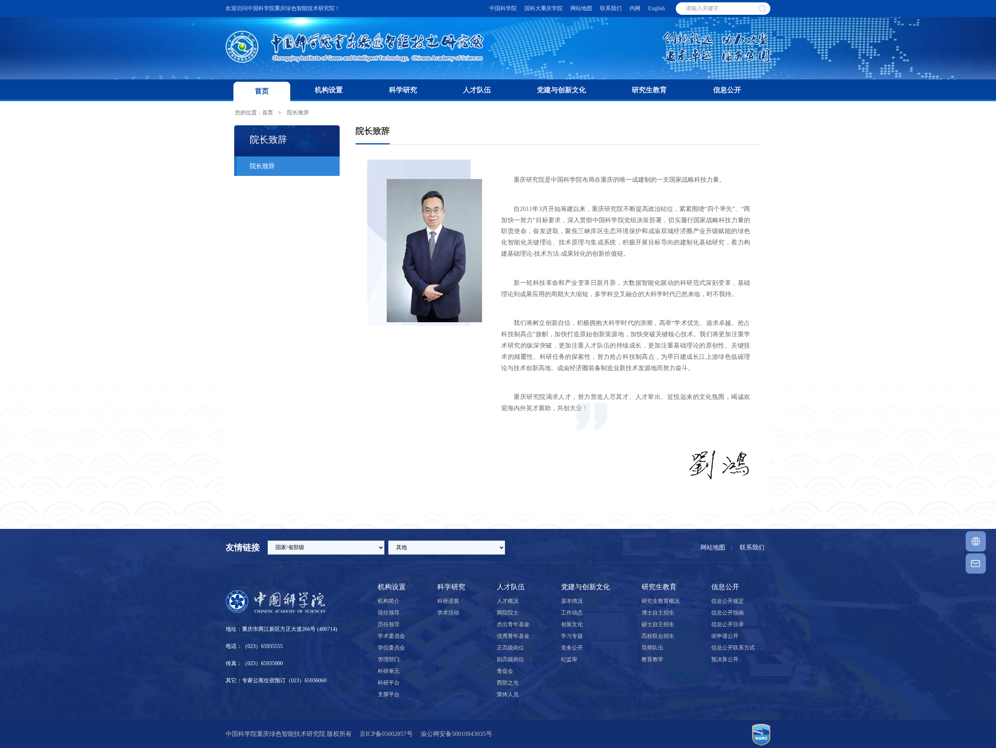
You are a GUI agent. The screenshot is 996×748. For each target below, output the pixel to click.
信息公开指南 (727, 613)
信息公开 (727, 90)
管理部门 (389, 659)
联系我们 (611, 8)
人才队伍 (477, 90)
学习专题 (572, 636)
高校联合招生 (658, 636)
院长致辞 (298, 113)
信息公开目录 (727, 624)
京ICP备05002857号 (386, 733)
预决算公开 (724, 659)
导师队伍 (652, 648)
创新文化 (572, 624)
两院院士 (508, 613)
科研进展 (448, 601)
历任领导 (389, 624)
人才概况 (508, 601)
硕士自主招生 (658, 624)
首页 (262, 91)
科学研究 (403, 90)
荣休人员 (508, 694)
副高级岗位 (510, 659)
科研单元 (389, 671)
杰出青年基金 (513, 624)
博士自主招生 (658, 613)
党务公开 (572, 648)
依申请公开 (724, 636)
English (656, 8)
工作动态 (572, 613)
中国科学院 (503, 8)
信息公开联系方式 (733, 648)
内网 (635, 8)
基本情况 (572, 601)
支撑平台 (389, 694)
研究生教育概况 (661, 601)
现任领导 (389, 613)
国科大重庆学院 (543, 8)
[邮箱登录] (976, 563)
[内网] (976, 541)
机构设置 (329, 90)
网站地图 (581, 8)
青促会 (505, 671)
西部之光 (508, 683)
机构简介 (389, 601)
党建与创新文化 (561, 90)
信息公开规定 (727, 601)
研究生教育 (649, 90)
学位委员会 (391, 648)
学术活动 (448, 613)
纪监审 (569, 659)
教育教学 (652, 659)
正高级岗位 (510, 648)
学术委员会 (391, 636)
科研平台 (389, 683)
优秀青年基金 (513, 636)
